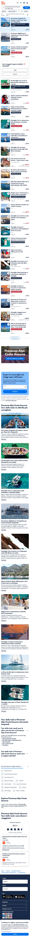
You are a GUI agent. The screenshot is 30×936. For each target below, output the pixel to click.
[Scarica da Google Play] (7, 897)
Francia (8, 871)
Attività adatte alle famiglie (9, 738)
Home (2, 871)
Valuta (4, 885)
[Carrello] (20, 3)
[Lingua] (24, 3)
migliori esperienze (19, 806)
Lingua (4, 878)
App (3, 893)
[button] (15, 24)
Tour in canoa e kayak (7, 743)
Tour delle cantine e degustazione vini (11, 740)
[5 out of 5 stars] (15, 840)
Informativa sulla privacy (11, 400)
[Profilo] (27, 3)
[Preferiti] (17, 3)
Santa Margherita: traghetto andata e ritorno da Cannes (14, 837)
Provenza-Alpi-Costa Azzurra (8, 872)
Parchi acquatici (6, 742)
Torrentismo (5, 745)
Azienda (4, 905)
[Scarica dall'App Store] (19, 897)
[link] (15, 24)
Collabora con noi (6, 909)
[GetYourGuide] (3, 3)
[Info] (27, 14)
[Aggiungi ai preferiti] (8, 19)
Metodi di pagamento (7, 911)
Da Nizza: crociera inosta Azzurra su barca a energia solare (13, 854)
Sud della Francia (16, 871)
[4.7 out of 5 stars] (15, 829)
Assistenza (5, 902)
